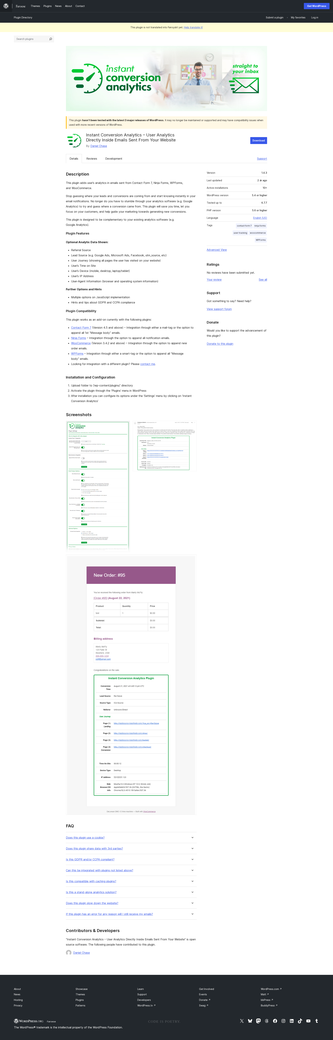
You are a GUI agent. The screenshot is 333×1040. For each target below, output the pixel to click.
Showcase (82, 988)
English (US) (260, 217)
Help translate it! (193, 27)
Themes (80, 994)
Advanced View (217, 249)
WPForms (77, 353)
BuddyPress (269, 1005)
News (17, 994)
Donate (205, 999)
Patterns (80, 1005)
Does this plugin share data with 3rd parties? (94, 848)
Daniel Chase (98, 146)
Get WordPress (316, 6)
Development (113, 158)
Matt (265, 994)
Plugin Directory (23, 17)
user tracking (240, 233)
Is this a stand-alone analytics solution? (91, 892)
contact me (147, 364)
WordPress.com (271, 988)
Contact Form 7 (81, 327)
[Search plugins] (50, 39)
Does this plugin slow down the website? (92, 903)
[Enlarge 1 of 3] (125, 425)
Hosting (18, 999)
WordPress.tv (146, 1005)
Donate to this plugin (220, 343)
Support (262, 158)
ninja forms (260, 225)
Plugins (80, 999)
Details (74, 158)
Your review (214, 279)
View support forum (219, 309)
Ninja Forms (78, 338)
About (17, 988)
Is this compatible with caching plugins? (91, 881)
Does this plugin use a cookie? (85, 837)
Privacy (18, 1005)
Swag (203, 1005)
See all (263, 279)
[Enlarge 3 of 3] (192, 559)
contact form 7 (244, 225)
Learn (140, 988)
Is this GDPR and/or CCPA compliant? (90, 859)
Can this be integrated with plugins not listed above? (99, 870)
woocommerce (258, 233)
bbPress (267, 999)
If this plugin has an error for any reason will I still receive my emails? (109, 914)
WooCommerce (81, 343)
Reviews (91, 158)
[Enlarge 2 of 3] (192, 425)
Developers (144, 999)
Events (203, 994)
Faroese (51, 1021)
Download (259, 140)
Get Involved (206, 988)
